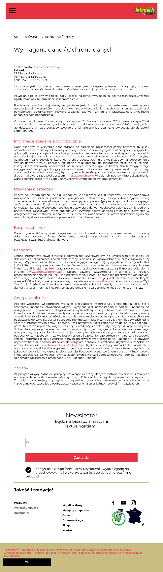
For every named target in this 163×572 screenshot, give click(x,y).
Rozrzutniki (21, 512)
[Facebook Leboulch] (113, 504)
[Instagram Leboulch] (133, 504)
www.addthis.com (101, 281)
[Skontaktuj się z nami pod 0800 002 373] (127, 525)
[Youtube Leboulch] (123, 504)
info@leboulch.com (80, 175)
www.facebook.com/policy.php (61, 345)
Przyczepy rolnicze (26, 507)
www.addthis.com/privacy (45, 271)
